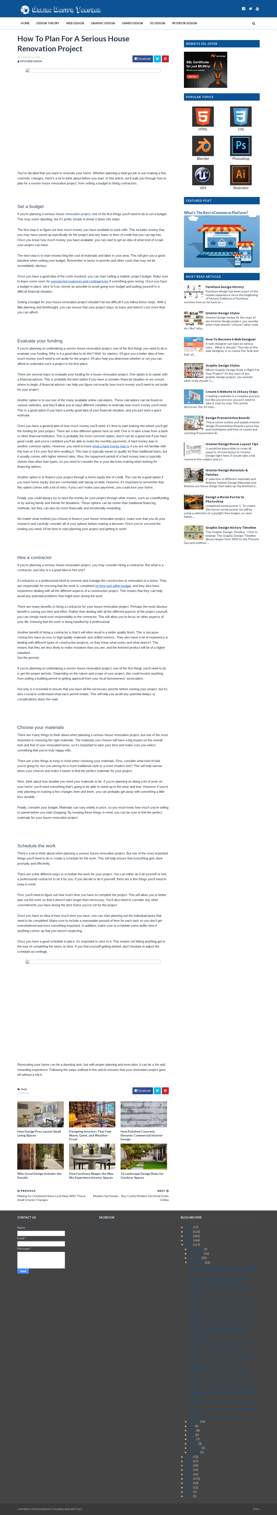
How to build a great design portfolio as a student (221, 1266)
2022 (189, 1244)
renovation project (77, 214)
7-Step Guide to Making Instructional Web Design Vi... (222, 1272)
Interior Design (184, 23)
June (192, 1430)
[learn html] (203, 130)
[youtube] (257, 8)
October (195, 1258)
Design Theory (47, 23)
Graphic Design (103, 23)
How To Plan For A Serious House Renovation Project (219, 1313)
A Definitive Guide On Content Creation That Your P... (222, 1403)
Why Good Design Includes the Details (39, 1175)
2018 (189, 1469)
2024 (189, 1236)
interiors (23, 1093)
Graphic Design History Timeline (231, 527)
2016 (189, 1478)
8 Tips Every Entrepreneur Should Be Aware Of (220, 1328)
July (192, 1426)
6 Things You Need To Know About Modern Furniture (218, 1366)
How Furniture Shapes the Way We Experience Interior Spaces (91, 1175)
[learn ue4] (203, 189)
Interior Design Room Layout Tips (232, 444)
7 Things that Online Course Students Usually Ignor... (219, 1297)
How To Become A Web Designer (231, 339)
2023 (189, 1240)
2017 (189, 1474)
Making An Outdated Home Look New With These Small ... (222, 1321)
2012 (189, 1496)
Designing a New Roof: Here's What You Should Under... (220, 1395)
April (192, 1439)
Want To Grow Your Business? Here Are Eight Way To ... (222, 1411)
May (192, 1434)
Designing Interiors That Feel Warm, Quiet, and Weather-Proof (90, 1135)
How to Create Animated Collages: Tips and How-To (222, 1358)
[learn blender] (203, 160)
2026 (189, 1227)
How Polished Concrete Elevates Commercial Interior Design (142, 1135)
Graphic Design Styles (223, 365)
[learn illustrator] (241, 189)
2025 (189, 1231)
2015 (189, 1483)
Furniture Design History (225, 287)
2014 (189, 1487)
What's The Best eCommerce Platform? (216, 213)
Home (25, 23)
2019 (189, 1465)
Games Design (132, 23)
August (194, 1421)
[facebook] (244, 8)
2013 (189, 1492)
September (197, 1262)
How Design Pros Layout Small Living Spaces (39, 1133)
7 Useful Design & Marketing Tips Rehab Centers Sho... (221, 1342)
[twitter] (250, 8)
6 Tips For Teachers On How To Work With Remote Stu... (217, 1334)
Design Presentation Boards (228, 418)
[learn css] (241, 130)
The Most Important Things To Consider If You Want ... (220, 1382)
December (196, 1249)
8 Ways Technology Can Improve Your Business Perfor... (220, 1289)
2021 (189, 1457)
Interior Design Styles (223, 313)
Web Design (75, 23)
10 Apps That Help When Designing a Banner (219, 1279)
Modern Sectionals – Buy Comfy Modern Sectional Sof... (222, 1305)
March (193, 1443)
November (196, 1253)
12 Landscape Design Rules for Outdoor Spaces (142, 1175)
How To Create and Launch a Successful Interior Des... (221, 1374)
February (195, 1448)
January (194, 1452)
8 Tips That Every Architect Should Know (216, 1417)
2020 (189, 1461)
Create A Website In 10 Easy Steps (232, 391)
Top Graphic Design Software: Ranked (214, 1283)
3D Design (157, 23)
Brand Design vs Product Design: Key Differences (222, 1388)
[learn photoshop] (241, 160)
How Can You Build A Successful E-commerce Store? (219, 1350)
